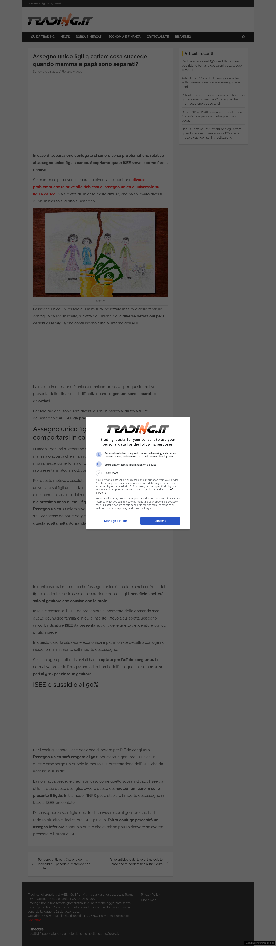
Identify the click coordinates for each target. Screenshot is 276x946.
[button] (138, 473)
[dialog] (138, 473)
